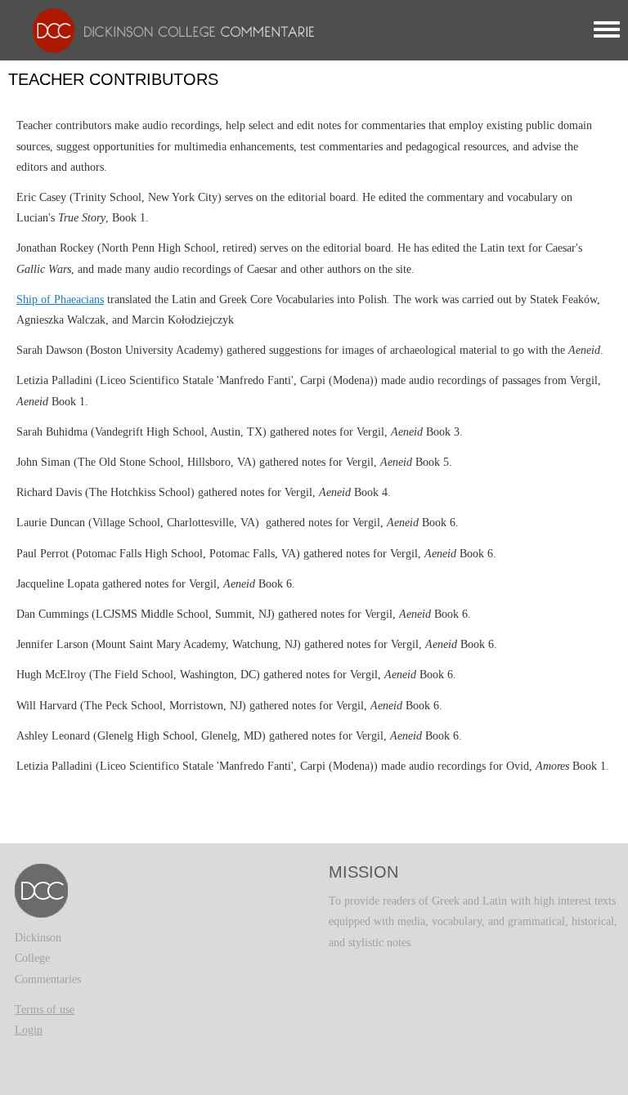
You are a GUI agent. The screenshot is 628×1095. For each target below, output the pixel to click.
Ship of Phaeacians (60, 299)
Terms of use (44, 1009)
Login (29, 1030)
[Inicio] (169, 30)
